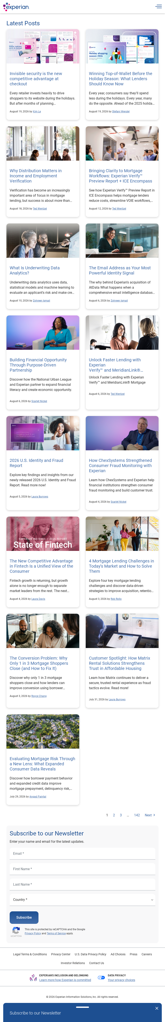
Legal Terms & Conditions (30, 954)
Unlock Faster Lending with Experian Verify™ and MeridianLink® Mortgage (115, 367)
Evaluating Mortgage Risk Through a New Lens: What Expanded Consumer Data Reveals (42, 764)
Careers (147, 954)
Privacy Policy (33, 933)
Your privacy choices (121, 980)
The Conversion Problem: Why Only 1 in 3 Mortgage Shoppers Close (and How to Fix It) (39, 663)
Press (133, 954)
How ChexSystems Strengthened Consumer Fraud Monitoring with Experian (120, 465)
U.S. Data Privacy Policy (90, 954)
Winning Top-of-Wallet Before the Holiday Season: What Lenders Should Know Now (120, 78)
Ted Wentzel (40, 208)
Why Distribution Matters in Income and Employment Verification (36, 176)
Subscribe (24, 917)
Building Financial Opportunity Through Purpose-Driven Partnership (38, 365)
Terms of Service (56, 933)
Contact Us (96, 963)
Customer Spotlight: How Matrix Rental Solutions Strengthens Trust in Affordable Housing (119, 663)
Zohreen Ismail (41, 300)
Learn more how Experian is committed (65, 980)
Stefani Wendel (121, 111)
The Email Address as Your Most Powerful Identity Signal (120, 270)
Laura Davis (38, 598)
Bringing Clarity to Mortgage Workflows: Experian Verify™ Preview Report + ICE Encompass (121, 176)
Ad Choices (118, 954)
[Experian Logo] (16, 7)
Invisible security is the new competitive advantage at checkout (36, 78)
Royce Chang (39, 696)
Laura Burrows (39, 496)
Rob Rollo (116, 598)
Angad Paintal (37, 796)
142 (137, 815)
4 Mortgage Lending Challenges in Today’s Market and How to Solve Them (121, 566)
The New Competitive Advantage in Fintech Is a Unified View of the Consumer (41, 566)
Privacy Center (60, 954)
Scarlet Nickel (39, 401)
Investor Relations (73, 963)
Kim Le (37, 111)
